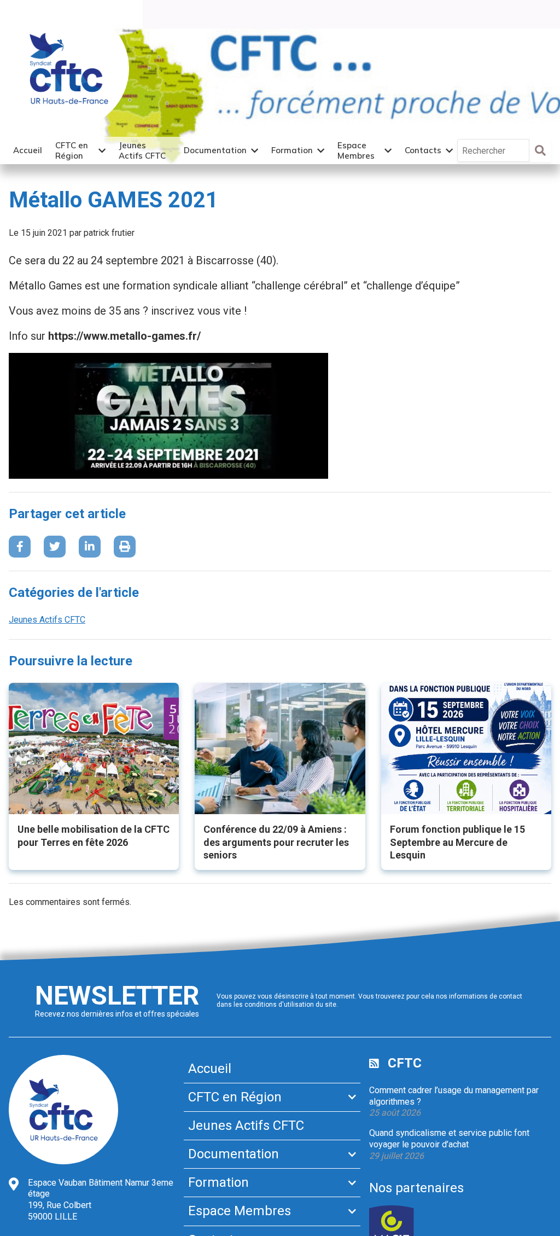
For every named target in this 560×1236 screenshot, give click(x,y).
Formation (292, 150)
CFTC (405, 1063)
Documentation (215, 150)
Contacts (423, 150)
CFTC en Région (71, 150)
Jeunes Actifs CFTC (142, 150)
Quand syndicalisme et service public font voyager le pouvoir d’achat (449, 1139)
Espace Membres (356, 150)
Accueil (27, 150)
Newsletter (117, 995)
